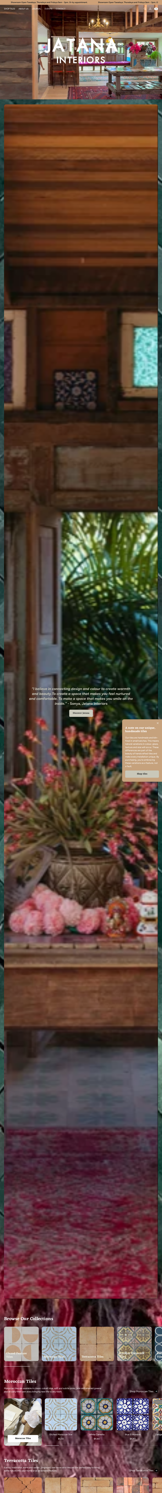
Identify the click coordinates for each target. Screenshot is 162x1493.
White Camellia (96, 1434)
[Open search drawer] (145, 8)
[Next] (155, 1344)
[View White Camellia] (97, 1414)
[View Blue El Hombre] (133, 1414)
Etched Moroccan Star (61, 1434)
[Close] (157, 723)
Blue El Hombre (133, 1434)
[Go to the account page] (150, 8)
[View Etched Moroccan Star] (61, 1414)
